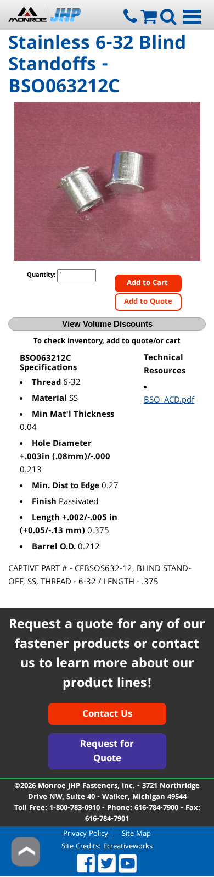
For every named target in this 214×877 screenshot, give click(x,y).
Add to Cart (148, 283)
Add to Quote (148, 302)
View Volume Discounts (107, 323)
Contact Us (107, 715)
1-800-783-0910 (74, 808)
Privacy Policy (85, 833)
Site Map (136, 833)
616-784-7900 (156, 808)
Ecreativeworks (128, 847)
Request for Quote (107, 752)
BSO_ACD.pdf (169, 401)
